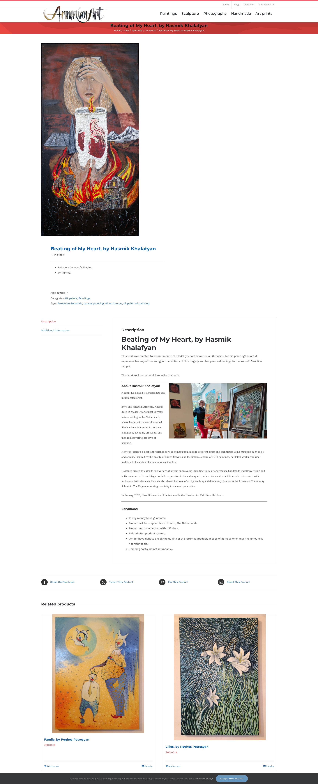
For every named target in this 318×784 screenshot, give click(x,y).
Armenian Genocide (70, 303)
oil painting (142, 303)
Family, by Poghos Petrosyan (66, 739)
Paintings (84, 298)
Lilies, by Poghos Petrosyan (187, 746)
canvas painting (94, 303)
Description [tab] (48, 321)
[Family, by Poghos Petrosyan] (98, 673)
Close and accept (232, 778)
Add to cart (53, 766)
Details (148, 766)
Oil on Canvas (113, 303)
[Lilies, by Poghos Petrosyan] (220, 677)
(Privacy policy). (205, 778)
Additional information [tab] (55, 330)
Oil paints (71, 298)
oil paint (128, 303)
